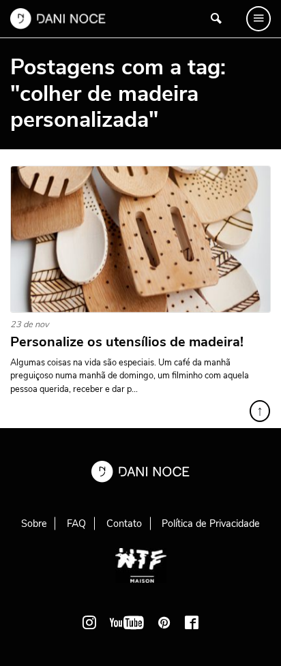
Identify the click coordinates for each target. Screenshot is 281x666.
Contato (124, 523)
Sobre (34, 523)
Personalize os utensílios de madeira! (126, 342)
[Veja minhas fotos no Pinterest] (164, 622)
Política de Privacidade (211, 523)
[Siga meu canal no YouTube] (127, 622)
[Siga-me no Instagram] (89, 622)
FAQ (76, 523)
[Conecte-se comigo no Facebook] (191, 622)
